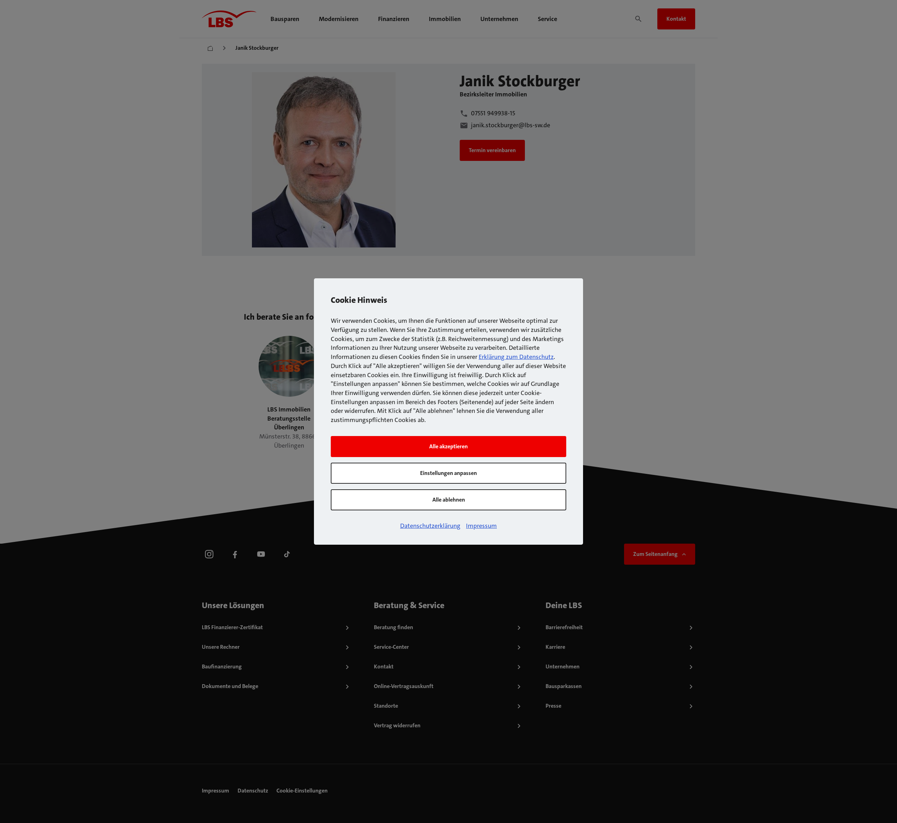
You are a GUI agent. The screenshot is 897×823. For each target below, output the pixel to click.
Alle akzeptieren (448, 446)
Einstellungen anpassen (448, 473)
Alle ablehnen (448, 499)
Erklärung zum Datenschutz (516, 357)
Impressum (481, 526)
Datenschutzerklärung (430, 526)
